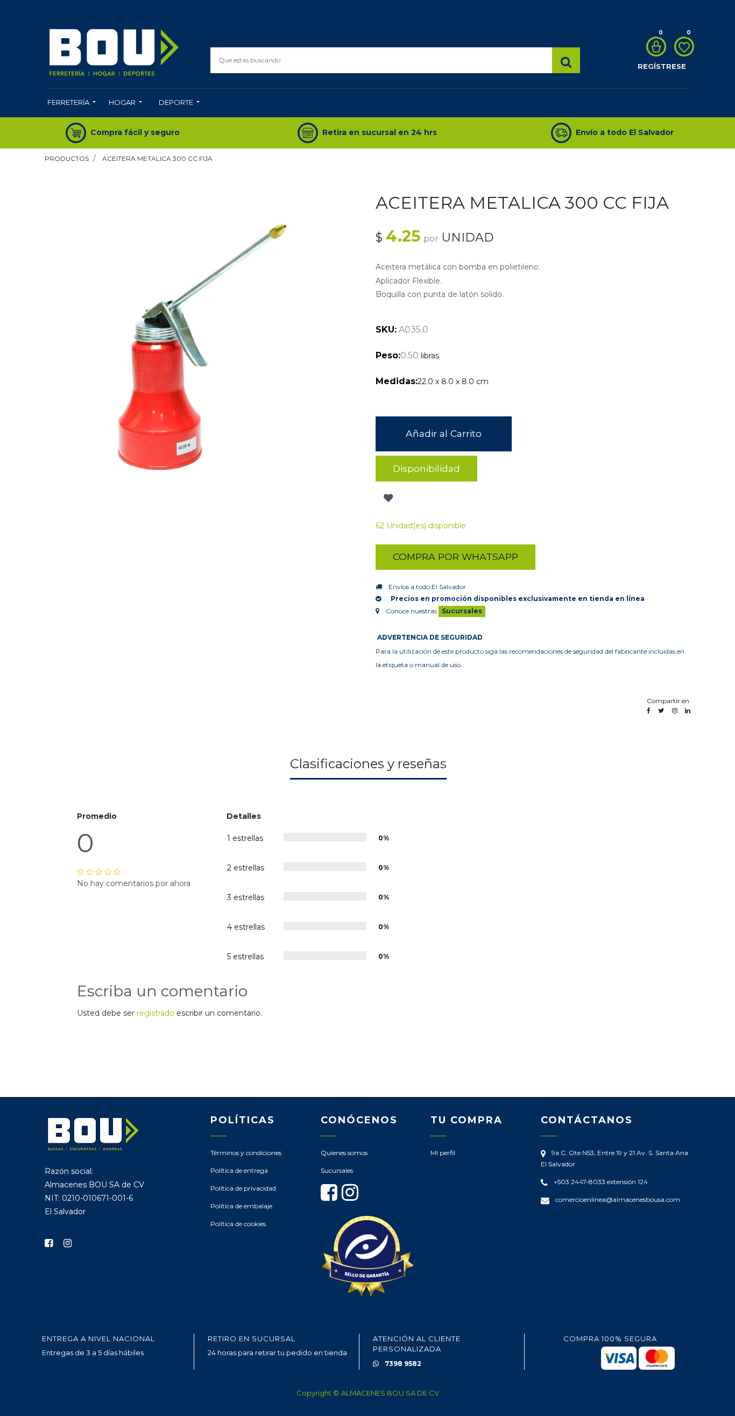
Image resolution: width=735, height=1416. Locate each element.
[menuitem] (71, 103)
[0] (653, 46)
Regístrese (662, 66)
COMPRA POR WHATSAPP (455, 556)
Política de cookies (238, 1224)
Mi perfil (442, 1153)
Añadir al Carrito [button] (444, 433)
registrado (155, 1013)
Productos (67, 158)
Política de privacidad (243, 1188)
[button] (387, 499)
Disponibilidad (426, 468)
